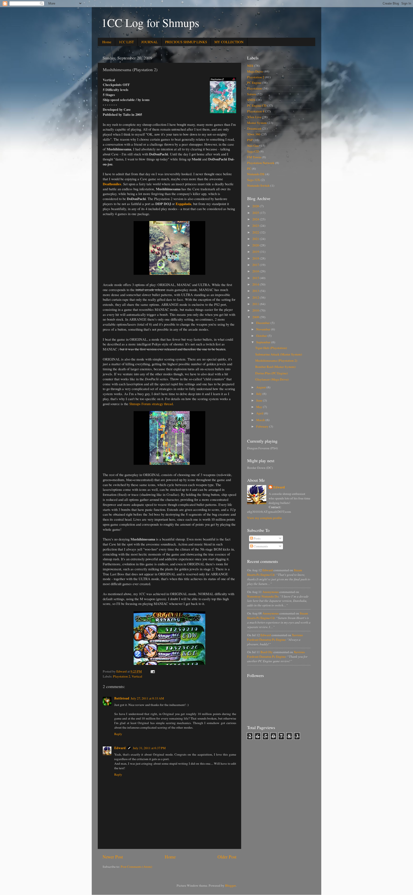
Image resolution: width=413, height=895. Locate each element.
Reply (118, 734)
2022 (256, 232)
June (259, 400)
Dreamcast (254, 128)
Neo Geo (253, 145)
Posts (257, 538)
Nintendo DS (256, 174)
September (263, 342)
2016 (256, 271)
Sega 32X (253, 180)
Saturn (251, 94)
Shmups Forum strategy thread (151, 403)
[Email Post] (152, 671)
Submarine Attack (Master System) (278, 354)
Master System (257, 123)
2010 (256, 310)
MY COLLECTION (229, 41)
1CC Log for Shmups (150, 22)
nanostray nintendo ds (262, 596)
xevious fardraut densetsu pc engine (275, 637)
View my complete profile (264, 518)
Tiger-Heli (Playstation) (271, 348)
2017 (256, 265)
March (261, 420)
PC (249, 168)
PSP (250, 140)
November (263, 329)
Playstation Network (260, 163)
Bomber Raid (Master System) (275, 367)
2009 (256, 317)
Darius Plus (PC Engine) (271, 373)
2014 (256, 284)
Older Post (226, 857)
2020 (256, 245)
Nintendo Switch (258, 185)
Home (106, 41)
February (262, 426)
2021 (256, 239)
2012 (256, 297)
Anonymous (270, 592)
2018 (256, 258)
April (260, 413)
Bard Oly (267, 652)
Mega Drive (255, 71)
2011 (256, 304)
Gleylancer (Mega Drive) (272, 379)
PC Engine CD (256, 105)
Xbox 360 (253, 134)
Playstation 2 (121, 676)
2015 (256, 278)
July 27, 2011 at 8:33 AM (147, 698)
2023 (256, 225)
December (263, 323)
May (259, 407)
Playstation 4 (255, 111)
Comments (260, 546)
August (261, 387)
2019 (256, 251)
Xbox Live (254, 117)
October (262, 336)
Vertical (137, 676)
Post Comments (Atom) (136, 866)
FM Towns (254, 157)
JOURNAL (149, 41)
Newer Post (113, 857)
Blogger (230, 885)
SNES (251, 100)
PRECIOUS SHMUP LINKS (186, 41)
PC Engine (254, 82)
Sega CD (253, 151)
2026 (256, 206)
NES (250, 66)
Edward (120, 748)
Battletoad (121, 698)
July (259, 394)
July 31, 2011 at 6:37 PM (149, 748)
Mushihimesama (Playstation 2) (276, 360)
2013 (256, 291)
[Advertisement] (275, 761)
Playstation (254, 88)
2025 (256, 213)
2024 (256, 219)
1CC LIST (126, 41)
